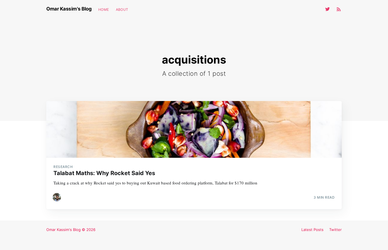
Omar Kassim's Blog (68, 9)
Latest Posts (312, 229)
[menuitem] (103, 9)
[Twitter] (329, 9)
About (122, 9)
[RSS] (339, 9)
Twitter (335, 229)
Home (103, 9)
